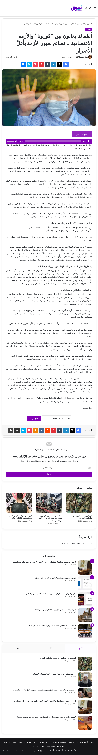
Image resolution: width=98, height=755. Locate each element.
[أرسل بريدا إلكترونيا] (77, 57)
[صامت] (16, 141)
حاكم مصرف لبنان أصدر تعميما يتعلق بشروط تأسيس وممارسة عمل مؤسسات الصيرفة (44, 689)
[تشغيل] (89, 141)
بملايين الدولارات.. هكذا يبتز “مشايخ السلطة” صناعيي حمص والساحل (51, 593)
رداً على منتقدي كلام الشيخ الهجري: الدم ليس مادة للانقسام (54, 673)
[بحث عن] (90, 9)
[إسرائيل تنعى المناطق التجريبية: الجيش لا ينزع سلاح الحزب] (85, 615)
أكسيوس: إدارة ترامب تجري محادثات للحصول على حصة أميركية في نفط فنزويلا (46, 717)
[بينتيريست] (41, 64)
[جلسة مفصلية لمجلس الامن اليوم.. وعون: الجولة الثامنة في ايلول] (85, 631)
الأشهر (80, 648)
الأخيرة (49, 648)
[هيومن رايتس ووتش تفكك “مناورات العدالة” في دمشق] (85, 583)
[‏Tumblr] (47, 64)
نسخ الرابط (34, 418)
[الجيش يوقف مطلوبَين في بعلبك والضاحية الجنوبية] (79, 503)
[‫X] (59, 64)
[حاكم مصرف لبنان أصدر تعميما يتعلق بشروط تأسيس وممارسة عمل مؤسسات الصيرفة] (85, 693)
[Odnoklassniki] (35, 430)
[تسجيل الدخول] (86, 9)
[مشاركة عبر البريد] (17, 430)
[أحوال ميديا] (76, 8)
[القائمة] (95, 9)
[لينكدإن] (53, 64)
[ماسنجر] (23, 64)
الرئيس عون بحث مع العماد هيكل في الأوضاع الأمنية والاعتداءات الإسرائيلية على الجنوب (44, 561)
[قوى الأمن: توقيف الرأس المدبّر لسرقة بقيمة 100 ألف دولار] (19, 503)
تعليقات (18, 648)
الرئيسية (87, 24)
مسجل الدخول (76, 543)
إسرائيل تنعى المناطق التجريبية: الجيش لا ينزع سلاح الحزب (54, 609)
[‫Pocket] (35, 64)
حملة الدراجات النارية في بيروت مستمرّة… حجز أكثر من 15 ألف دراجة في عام (50, 518)
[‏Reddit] (47, 430)
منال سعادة (84, 57)
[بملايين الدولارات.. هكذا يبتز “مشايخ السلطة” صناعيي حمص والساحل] (85, 599)
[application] (49, 141)
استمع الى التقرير (82, 134)
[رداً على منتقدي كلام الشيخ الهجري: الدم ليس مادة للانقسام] (85, 679)
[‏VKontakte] (41, 430)
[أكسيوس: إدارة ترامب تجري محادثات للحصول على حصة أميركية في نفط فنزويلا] (85, 723)
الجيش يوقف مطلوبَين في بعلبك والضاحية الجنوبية (80, 516)
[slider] (10, 141)
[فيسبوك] (66, 64)
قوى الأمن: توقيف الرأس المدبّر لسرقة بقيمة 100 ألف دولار (20, 516)
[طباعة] (10, 430)
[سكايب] (29, 64)
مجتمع (80, 24)
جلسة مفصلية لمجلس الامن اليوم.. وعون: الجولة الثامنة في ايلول (52, 625)
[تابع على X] (79, 57)
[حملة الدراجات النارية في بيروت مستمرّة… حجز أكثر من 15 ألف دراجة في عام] (49, 503)
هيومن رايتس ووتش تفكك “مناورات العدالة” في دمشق (55, 577)
